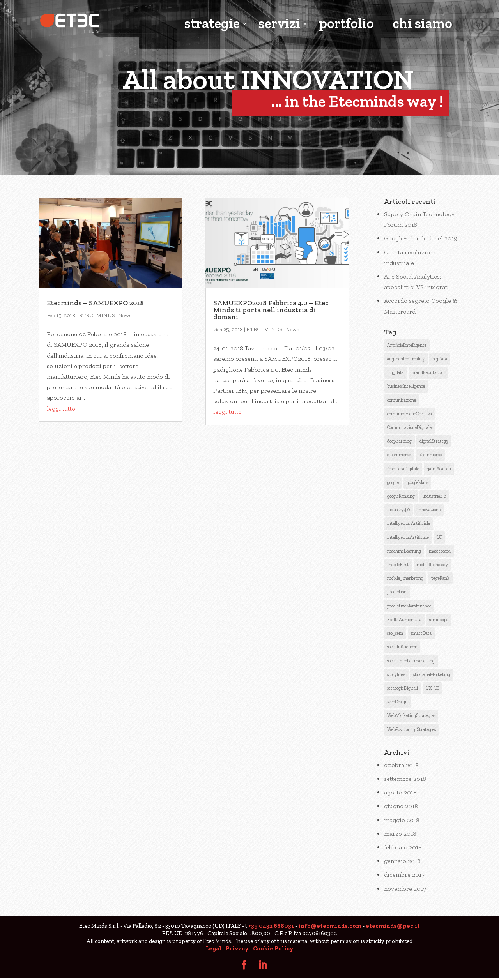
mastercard (440, 551)
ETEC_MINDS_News (105, 315)
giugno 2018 (401, 806)
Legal (213, 948)
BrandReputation (428, 372)
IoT (439, 537)
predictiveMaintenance (409, 606)
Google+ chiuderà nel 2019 (420, 238)
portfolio (346, 24)
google (393, 482)
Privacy (237, 948)
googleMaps (417, 482)
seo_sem (395, 633)
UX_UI (432, 688)
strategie (212, 24)
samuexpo (438, 619)
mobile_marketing (405, 578)
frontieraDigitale (403, 468)
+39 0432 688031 (271, 925)
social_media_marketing (411, 661)
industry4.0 (398, 509)
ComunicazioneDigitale (409, 427)
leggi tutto (61, 408)
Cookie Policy (273, 948)
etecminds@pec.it (393, 925)
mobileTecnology (432, 564)
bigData (439, 359)
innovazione (429, 509)
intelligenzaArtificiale (408, 537)
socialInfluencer (402, 647)
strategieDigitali (402, 688)
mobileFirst (398, 564)
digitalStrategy (433, 441)
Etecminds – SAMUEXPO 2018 (95, 302)
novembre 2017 (405, 888)
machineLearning (404, 551)
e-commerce (399, 454)
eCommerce (430, 454)
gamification (439, 468)
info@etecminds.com (329, 925)
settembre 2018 (405, 778)
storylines (396, 674)
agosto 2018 (400, 792)
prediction (397, 592)
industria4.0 (434, 496)
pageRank (440, 578)
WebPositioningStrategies (411, 729)
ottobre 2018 (401, 765)
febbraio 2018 (403, 847)
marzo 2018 (400, 833)
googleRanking (401, 496)
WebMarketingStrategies (411, 715)
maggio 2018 (401, 820)
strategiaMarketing (431, 674)
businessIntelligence (406, 386)
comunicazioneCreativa (409, 414)
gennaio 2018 (402, 861)
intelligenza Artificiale (408, 523)
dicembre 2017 (404, 874)
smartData (421, 633)
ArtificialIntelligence (406, 345)
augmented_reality (406, 359)
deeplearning (399, 441)
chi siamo (422, 24)
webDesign (397, 701)
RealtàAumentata (404, 619)
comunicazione (401, 400)
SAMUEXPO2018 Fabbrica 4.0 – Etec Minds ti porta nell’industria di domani (271, 309)
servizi (279, 24)
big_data (395, 372)
